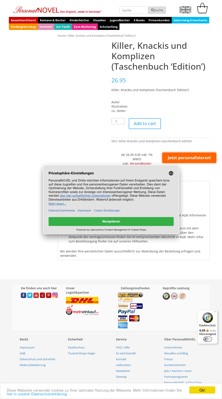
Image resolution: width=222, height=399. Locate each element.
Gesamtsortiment (23, 20)
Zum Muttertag (85, 27)
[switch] (207, 339)
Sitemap (121, 377)
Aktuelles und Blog (176, 353)
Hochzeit (46, 27)
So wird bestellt (126, 353)
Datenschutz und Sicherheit (37, 359)
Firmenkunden (159, 20)
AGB (22, 353)
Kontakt (121, 359)
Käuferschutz (76, 347)
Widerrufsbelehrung (33, 365)
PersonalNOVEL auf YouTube (182, 382)
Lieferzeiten (123, 365)
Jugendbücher (120, 20)
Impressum (27, 347)
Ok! (202, 390)
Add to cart (145, 123)
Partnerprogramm (176, 377)
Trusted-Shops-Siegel (81, 353)
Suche (158, 10)
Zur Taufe (63, 27)
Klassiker (99, 20)
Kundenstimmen (175, 365)
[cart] (203, 12)
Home (62, 36)
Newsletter (123, 371)
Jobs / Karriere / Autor (178, 371)
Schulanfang (109, 27)
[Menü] (215, 312)
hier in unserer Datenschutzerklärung (37, 393)
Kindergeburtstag (23, 27)
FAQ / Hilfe (123, 347)
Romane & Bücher (53, 20)
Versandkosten (140, 163)
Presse (168, 359)
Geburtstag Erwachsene (190, 20)
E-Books (139, 20)
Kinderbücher (79, 20)
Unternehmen (173, 347)
